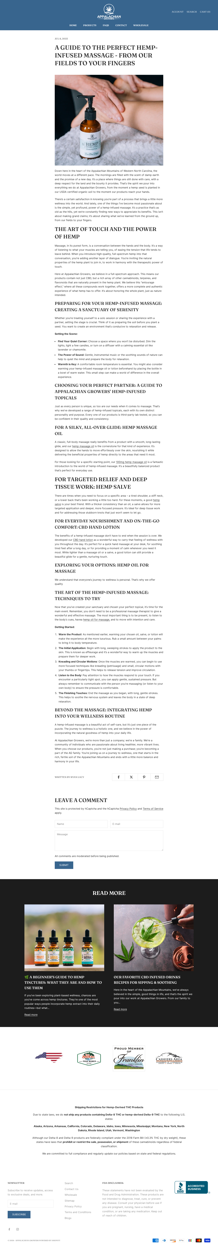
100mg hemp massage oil (131, 462)
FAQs (106, 25)
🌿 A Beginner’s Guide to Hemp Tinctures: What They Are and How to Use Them (63, 982)
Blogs (68, 1218)
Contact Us (71, 1189)
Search (69, 1183)
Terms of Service (153, 808)
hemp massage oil (83, 446)
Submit (64, 865)
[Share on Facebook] (118, 777)
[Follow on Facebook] (9, 1229)
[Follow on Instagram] (17, 1229)
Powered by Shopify (49, 1240)
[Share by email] (157, 777)
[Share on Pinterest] (144, 777)
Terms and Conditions (78, 1212)
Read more (31, 1014)
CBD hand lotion (83, 539)
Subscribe (19, 1214)
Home (73, 25)
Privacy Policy (128, 808)
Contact (121, 25)
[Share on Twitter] (131, 777)
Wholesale (141, 25)
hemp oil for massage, (96, 619)
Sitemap (70, 1200)
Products (89, 25)
